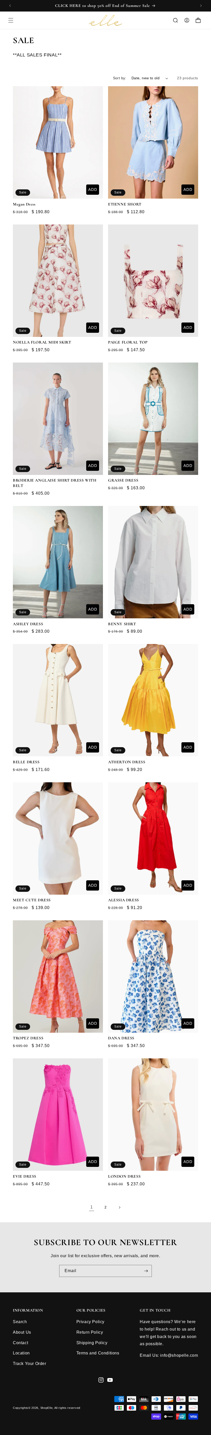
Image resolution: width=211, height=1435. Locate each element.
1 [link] (91, 1207)
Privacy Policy (90, 1322)
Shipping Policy (92, 1343)
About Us (22, 1332)
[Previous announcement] (10, 5)
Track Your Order (29, 1363)
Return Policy (89, 1332)
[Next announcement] (201, 5)
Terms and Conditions (97, 1353)
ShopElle (46, 1407)
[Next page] (119, 1207)
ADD (92, 189)
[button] (10, 20)
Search (20, 1322)
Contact (20, 1343)
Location (21, 1353)
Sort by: (119, 78)
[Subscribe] (146, 1271)
